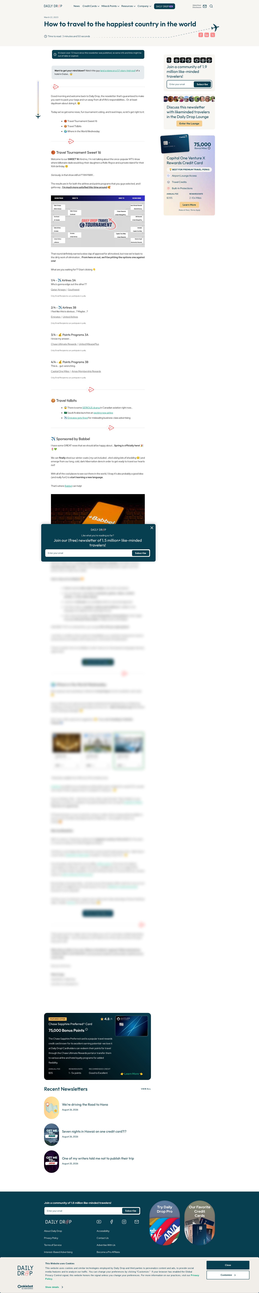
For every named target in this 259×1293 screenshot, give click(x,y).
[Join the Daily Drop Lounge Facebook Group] (111, 1222)
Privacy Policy (51, 1238)
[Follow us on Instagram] (124, 1222)
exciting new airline (103, 412)
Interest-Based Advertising (58, 1252)
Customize (226, 1275)
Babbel (68, 486)
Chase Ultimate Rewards (64, 344)
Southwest (73, 289)
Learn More (189, 204)
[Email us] (136, 1222)
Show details (52, 1287)
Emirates (56, 316)
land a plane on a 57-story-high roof (117, 70)
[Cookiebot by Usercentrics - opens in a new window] (25, 1287)
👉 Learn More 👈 (132, 1073)
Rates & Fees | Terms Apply (189, 210)
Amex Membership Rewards (86, 371)
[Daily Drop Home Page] (53, 6)
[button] (76, 6)
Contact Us (103, 1238)
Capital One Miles (60, 371)
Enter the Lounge (189, 123)
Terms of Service (53, 1245)
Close (228, 1265)
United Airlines (70, 316)
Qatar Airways (58, 289)
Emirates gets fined (77, 417)
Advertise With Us (106, 1245)
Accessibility (103, 1231)
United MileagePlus (89, 344)
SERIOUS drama (91, 407)
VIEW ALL (146, 1089)
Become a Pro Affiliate (108, 1252)
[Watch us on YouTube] (99, 1222)
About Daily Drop (53, 1231)
